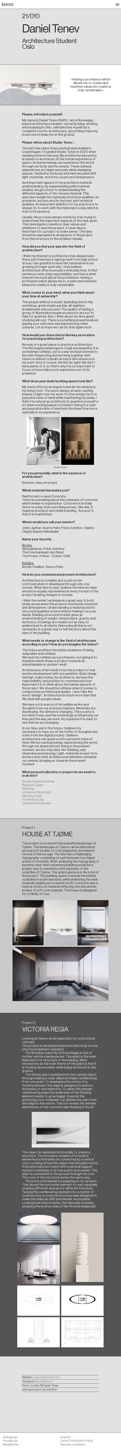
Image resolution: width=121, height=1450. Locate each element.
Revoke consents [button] (72, 1444)
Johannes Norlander (37, 803)
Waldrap (28, 788)
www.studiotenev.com (46, 1377)
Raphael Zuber (33, 785)
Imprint (65, 1437)
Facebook (10, 1441)
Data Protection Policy (76, 1441)
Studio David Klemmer (38, 781)
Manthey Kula (32, 796)
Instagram (10, 1437)
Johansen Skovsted (36, 792)
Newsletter (11, 1444)
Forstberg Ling (33, 799)
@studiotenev (44, 1381)
